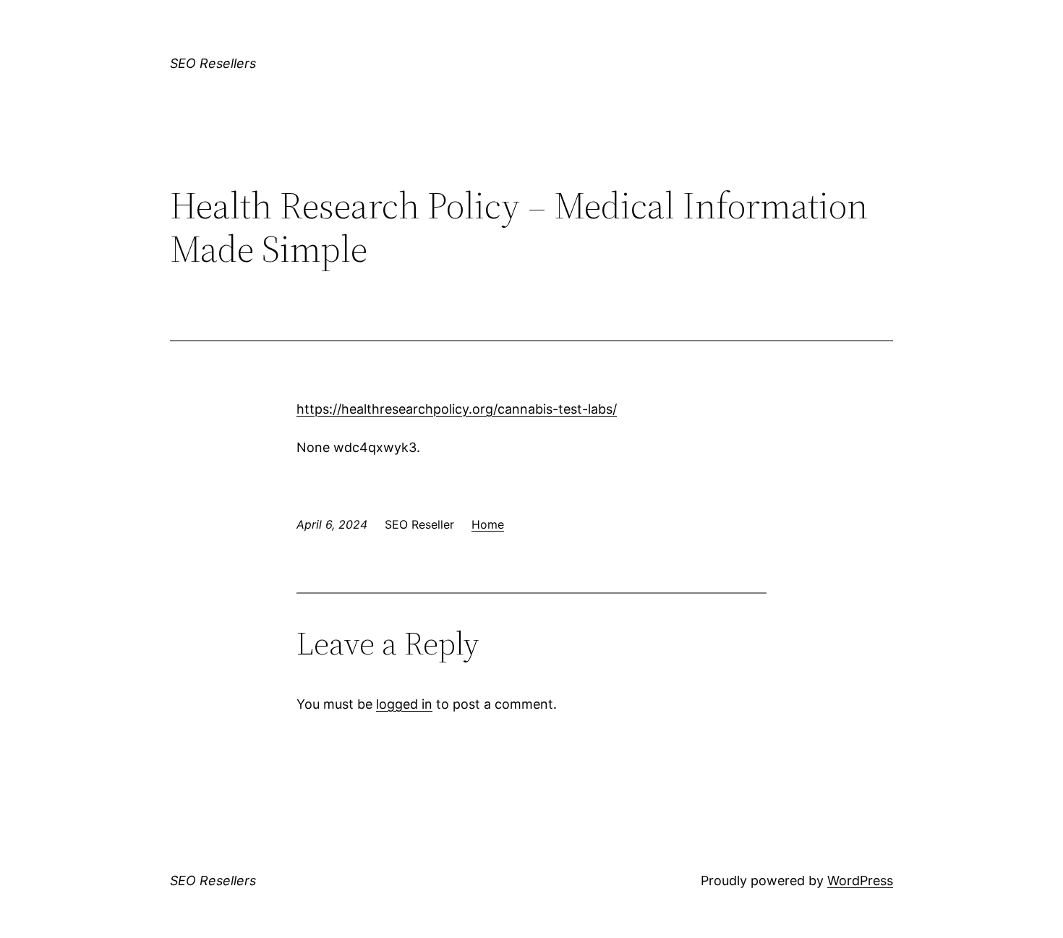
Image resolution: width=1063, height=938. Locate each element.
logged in (404, 704)
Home (487, 524)
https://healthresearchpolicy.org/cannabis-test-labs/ (456, 409)
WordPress (860, 880)
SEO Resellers (213, 63)
